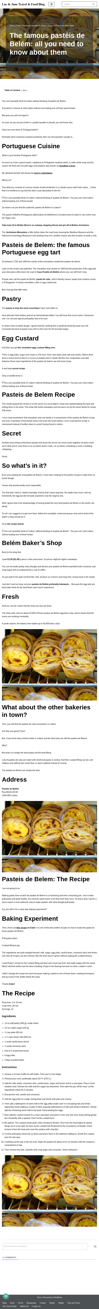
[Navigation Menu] (51, 4)
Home (12, 26)
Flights (61, 1303)
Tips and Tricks (73, 1303)
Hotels (52, 1303)
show (24, 90)
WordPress (57, 1297)
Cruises (43, 1303)
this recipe (21, 928)
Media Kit (24, 1306)
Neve (39, 1297)
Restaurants (31, 1303)
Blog (4, 1303)
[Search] (93, 4)
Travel (20, 1303)
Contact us (36, 1306)
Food (18, 26)
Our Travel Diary (9, 1306)
